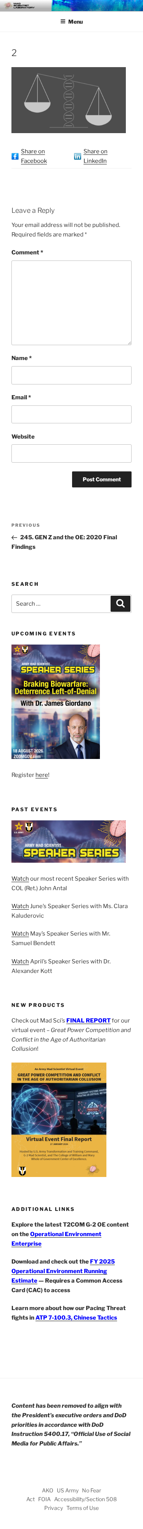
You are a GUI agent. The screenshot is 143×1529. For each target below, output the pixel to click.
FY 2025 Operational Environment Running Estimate (63, 1271)
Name (21, 358)
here (41, 775)
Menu (75, 21)
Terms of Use (82, 1508)
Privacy (53, 1508)
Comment (27, 252)
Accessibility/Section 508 (85, 1499)
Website (23, 436)
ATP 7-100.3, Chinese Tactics (76, 1317)
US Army (68, 1490)
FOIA (44, 1499)
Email (21, 397)
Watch (20, 878)
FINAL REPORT (88, 1020)
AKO (47, 1490)
